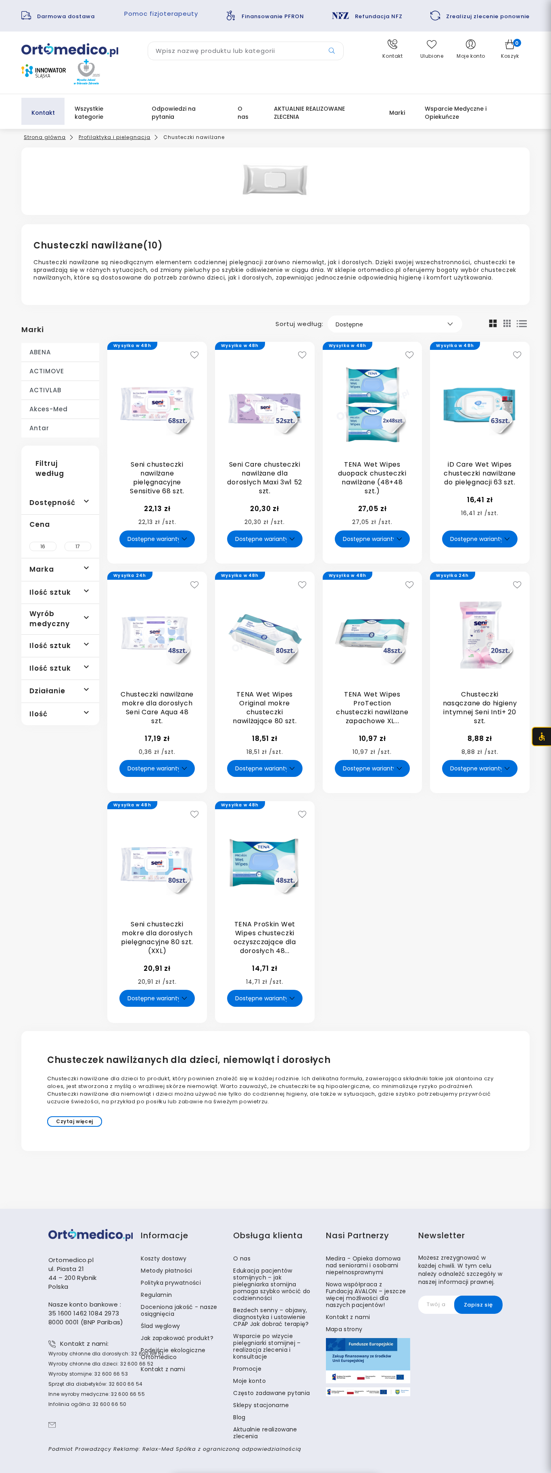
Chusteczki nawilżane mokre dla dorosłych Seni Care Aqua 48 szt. (157, 708)
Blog (239, 1417)
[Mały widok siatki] (507, 323)
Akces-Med (48, 409)
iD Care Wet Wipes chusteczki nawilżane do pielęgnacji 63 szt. (480, 473)
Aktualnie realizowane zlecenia (265, 1432)
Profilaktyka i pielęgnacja (114, 137)
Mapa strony (344, 1329)
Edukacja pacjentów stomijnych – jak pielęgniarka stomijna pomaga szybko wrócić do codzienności (271, 1284)
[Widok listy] (522, 324)
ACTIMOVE (46, 371)
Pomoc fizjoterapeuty (161, 13)
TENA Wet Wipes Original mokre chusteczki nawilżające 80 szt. (264, 708)
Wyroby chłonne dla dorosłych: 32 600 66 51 (105, 1353)
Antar (39, 428)
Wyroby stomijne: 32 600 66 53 (88, 1373)
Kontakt (43, 113)
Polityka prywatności (171, 1283)
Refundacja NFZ (379, 16)
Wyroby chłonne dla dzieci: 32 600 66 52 (101, 1363)
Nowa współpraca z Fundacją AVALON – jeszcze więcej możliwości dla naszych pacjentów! (366, 1294)
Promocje (247, 1369)
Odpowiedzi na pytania (174, 113)
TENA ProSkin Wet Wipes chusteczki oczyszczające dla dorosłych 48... (265, 937)
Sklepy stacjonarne (261, 1405)
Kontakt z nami (163, 1369)
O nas (243, 113)
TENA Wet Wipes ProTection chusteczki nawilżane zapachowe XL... (372, 708)
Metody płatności (166, 1271)
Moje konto (249, 1381)
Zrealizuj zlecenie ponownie (488, 16)
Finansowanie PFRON (273, 16)
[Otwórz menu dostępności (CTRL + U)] (541, 736)
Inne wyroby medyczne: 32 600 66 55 (96, 1394)
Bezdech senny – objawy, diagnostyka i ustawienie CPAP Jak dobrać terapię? (271, 1317)
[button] (392, 49)
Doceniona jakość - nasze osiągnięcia (179, 1310)
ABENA (40, 352)
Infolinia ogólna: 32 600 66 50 (87, 1404)
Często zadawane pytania (271, 1393)
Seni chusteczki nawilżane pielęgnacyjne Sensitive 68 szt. (157, 478)
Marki (32, 329)
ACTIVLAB (45, 390)
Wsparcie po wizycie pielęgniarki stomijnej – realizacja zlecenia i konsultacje (267, 1346)
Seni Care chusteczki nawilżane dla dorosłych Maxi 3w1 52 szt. (264, 478)
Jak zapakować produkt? (177, 1338)
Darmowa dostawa (66, 16)
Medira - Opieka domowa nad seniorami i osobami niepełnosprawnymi (363, 1265)
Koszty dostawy (163, 1258)
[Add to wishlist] (194, 356)
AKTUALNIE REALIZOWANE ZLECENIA (309, 113)
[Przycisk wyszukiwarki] (332, 51)
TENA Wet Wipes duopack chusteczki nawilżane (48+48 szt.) (372, 478)
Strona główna (45, 137)
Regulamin (156, 1295)
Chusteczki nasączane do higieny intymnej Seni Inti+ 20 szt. (480, 708)
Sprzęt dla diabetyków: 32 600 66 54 (95, 1383)
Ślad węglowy (160, 1326)
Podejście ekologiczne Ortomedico (173, 1353)
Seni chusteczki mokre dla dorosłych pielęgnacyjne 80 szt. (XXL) (157, 937)
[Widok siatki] (493, 323)
